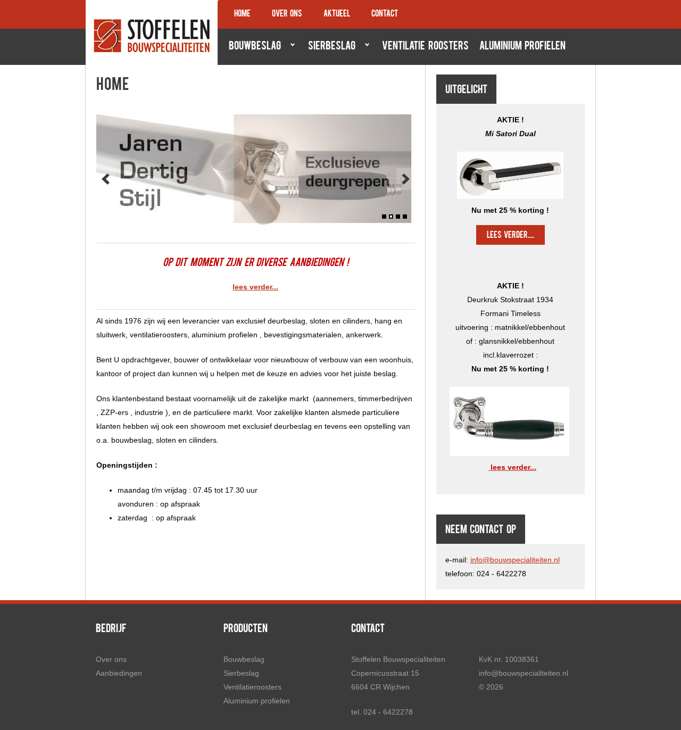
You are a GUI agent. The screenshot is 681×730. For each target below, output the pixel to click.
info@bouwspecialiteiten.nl (515, 559)
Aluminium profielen (522, 47)
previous (105, 179)
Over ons (287, 14)
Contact (384, 14)
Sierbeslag (329, 47)
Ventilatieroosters (252, 687)
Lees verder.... (510, 235)
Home (242, 14)
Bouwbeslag (252, 47)
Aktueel (336, 14)
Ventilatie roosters (425, 47)
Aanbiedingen (119, 673)
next (405, 179)
